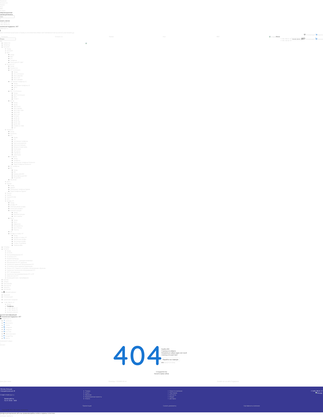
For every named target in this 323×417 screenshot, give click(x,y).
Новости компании (175, 391)
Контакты (172, 395)
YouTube (8, 332)
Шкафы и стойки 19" (20, 237)
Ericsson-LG (3, 3)
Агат (1, 7)
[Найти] (1, 41)
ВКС (14, 172)
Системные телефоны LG (21, 85)
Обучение (88, 395)
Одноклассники (10, 334)
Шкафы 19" (13, 205)
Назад (9, 49)
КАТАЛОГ (10, 51)
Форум (171, 397)
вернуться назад (169, 362)
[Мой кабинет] (302, 39)
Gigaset (12, 187)
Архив (15, 105)
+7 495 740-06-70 (285, 41)
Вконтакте (9, 323)
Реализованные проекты (93, 397)
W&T (1, 9)
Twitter (7, 325)
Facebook (8, 321)
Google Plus (9, 336)
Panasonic (3, 1)
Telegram (8, 329)
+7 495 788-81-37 (285, 39)
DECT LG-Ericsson (19, 95)
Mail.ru (7, 338)
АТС (14, 139)
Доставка (172, 399)
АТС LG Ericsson (18, 74)
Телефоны (16, 160)
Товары (87, 391)
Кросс (15, 222)
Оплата (87, 399)
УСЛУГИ (9, 253)
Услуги (87, 393)
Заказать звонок (12, 312)
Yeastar (2, 5)
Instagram (8, 327)
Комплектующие (19, 214)
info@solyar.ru (6, 319)
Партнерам (173, 393)
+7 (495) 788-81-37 (316, 391)
